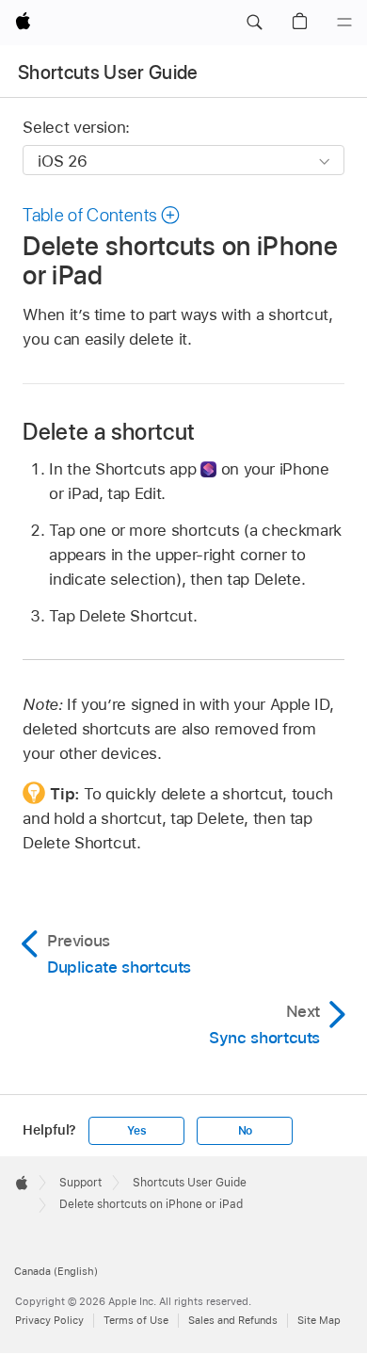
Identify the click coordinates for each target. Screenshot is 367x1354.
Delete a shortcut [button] (109, 431)
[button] (254, 22)
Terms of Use (136, 1320)
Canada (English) (56, 1271)
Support (80, 1182)
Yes (136, 1130)
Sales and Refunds (233, 1320)
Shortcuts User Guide (108, 72)
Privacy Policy (49, 1320)
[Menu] (344, 22)
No (245, 1130)
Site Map (319, 1320)
